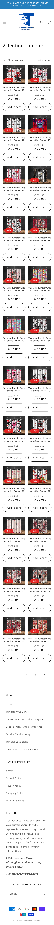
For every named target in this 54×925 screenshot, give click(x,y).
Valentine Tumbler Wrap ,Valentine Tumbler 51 (39, 339)
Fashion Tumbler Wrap (18, 734)
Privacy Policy (13, 785)
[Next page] (27, 682)
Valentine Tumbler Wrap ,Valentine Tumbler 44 (14, 189)
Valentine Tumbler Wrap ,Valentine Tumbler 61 (39, 590)
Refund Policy (13, 778)
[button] (4, 22)
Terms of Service (15, 800)
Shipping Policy (14, 793)
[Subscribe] (44, 894)
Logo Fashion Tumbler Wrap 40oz (24, 726)
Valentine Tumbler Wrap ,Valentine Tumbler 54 (14, 439)
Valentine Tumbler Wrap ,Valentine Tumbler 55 (39, 439)
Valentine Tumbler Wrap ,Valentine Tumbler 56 (14, 489)
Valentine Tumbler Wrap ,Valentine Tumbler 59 (39, 539)
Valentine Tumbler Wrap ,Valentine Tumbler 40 (14, 88)
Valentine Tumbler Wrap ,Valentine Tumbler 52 (14, 389)
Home (9, 704)
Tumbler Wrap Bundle (18, 711)
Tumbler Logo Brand (17, 741)
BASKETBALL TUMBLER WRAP (22, 749)
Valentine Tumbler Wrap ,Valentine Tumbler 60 (14, 590)
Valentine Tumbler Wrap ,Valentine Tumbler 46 (14, 239)
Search (10, 770)
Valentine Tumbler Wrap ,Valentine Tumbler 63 (39, 640)
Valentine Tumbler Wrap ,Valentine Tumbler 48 (14, 289)
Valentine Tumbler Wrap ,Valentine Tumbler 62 (14, 640)
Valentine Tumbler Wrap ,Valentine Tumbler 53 (39, 389)
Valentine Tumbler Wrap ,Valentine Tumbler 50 (14, 339)
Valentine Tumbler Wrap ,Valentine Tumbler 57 (39, 489)
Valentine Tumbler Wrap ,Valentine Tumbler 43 (39, 138)
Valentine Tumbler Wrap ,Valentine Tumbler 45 (39, 189)
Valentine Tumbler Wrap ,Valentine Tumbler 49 (39, 289)
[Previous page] (7, 674)
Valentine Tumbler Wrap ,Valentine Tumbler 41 (39, 88)
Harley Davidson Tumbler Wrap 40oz (25, 719)
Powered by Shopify (34, 920)
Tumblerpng (23, 920)
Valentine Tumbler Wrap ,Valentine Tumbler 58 (14, 539)
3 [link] (35, 674)
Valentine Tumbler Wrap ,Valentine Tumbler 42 (14, 138)
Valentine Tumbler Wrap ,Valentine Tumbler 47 (39, 239)
